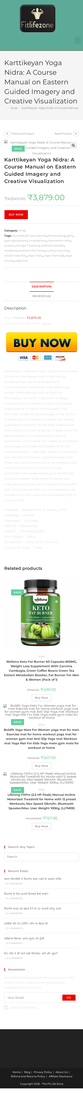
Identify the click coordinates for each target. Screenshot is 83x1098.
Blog (27, 1072)
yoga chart (34, 255)
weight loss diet (15, 255)
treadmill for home (32, 250)
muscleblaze (38, 240)
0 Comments (15, 883)
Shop (22, 230)
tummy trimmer (57, 250)
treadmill (10, 250)
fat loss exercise (36, 235)
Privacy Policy (43, 1072)
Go (69, 997)
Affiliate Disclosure (60, 1076)
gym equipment (15, 240)
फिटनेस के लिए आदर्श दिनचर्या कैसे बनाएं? (26, 894)
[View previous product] (7, 134)
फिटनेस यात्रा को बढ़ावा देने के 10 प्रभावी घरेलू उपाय (32, 908)
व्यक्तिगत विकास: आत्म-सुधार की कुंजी (24, 938)
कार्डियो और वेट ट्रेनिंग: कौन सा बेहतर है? (26, 923)
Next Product (63, 133)
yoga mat (21, 260)
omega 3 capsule (28, 245)
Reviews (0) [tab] (41, 296)
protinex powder (52, 245)
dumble (18, 235)
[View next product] (76, 134)
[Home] (5, 108)
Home (17, 1072)
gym (70, 235)
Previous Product (22, 133)
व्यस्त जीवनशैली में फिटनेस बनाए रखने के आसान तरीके (33, 879)
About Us (62, 1072)
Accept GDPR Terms (23, 1007)
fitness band (56, 235)
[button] (78, 40)
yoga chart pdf (54, 255)
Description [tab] (42, 286)
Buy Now (16, 214)
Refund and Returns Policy (28, 1076)
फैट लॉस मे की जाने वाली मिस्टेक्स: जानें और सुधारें (31, 953)
